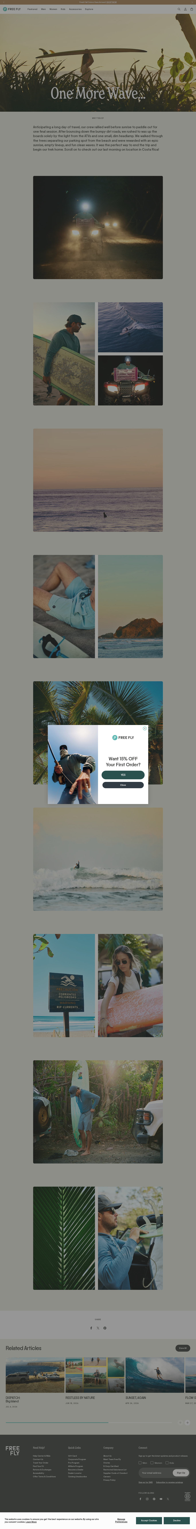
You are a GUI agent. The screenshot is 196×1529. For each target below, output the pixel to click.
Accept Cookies (149, 1521)
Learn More (31, 1522)
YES (123, 775)
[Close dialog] (144, 728)
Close (123, 785)
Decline (177, 1521)
